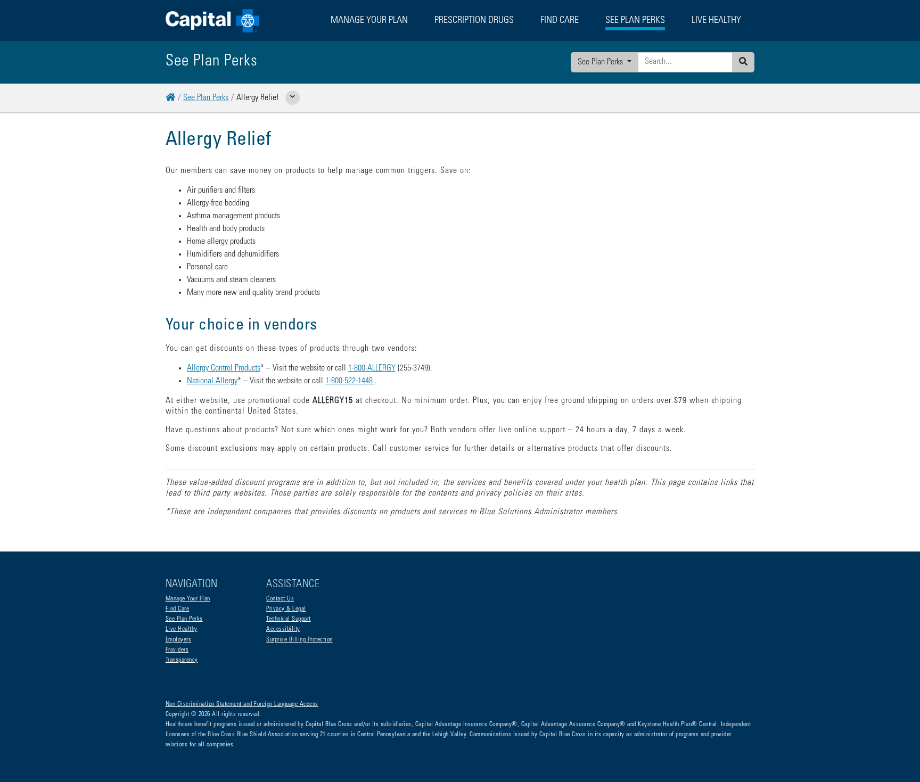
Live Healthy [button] (716, 21)
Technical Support (288, 619)
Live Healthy (182, 629)
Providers (177, 650)
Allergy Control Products (223, 368)
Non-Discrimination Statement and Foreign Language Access (242, 704)
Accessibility (283, 629)
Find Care (559, 21)
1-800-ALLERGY (372, 368)
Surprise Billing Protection (299, 640)
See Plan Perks (601, 62)
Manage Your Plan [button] (369, 21)
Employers (179, 640)
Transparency (182, 660)
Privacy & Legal (286, 609)
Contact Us (280, 599)
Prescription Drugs (474, 21)
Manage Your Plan (188, 599)
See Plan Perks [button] (635, 21)
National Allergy (212, 381)
